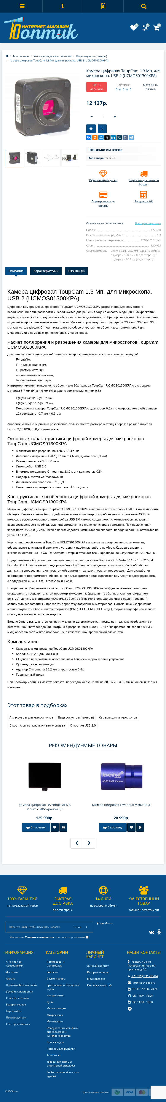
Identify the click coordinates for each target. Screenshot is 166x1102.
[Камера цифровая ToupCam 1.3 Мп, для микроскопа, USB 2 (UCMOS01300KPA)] (42, 107)
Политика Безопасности (21, 985)
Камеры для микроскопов (118, 717)
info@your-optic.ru (143, 982)
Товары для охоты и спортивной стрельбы (61, 1063)
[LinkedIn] (113, 137)
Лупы (50, 1002)
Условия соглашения (19, 991)
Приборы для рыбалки (61, 1048)
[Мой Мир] (101, 137)
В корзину (38, 827)
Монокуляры (55, 1021)
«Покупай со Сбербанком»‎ (14, 963)
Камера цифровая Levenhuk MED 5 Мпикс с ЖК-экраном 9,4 (45, 807)
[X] (107, 137)
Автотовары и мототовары (55, 963)
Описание (16, 271)
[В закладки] (91, 128)
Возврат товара (16, 1004)
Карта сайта (13, 1011)
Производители (16, 1017)
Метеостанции (56, 1008)
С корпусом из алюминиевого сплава (37, 725)
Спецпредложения (18, 1024)
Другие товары (56, 978)
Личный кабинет (98, 966)
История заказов (98, 972)
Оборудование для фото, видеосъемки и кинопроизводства (62, 1032)
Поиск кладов (55, 1042)
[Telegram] (131, 137)
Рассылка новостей (99, 985)
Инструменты (55, 995)
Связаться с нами (17, 998)
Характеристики (46, 271)
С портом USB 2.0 (83, 725)
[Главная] (6, 56)
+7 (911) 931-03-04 (144, 976)
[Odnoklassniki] (158, 931)
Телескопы (53, 1055)
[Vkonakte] (150, 931)
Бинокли (52, 972)
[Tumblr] (125, 137)
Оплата (10, 978)
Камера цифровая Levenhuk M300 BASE (121, 805)
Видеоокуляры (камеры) (76, 717)
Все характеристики (148, 223)
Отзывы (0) (76, 271)
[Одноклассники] (94, 137)
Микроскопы (55, 1015)
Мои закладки (96, 979)
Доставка (12, 972)
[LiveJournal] (119, 137)
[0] (133, 29)
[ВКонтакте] (88, 137)
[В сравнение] (102, 128)
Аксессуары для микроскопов (31, 717)
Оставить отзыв (150, 87)
